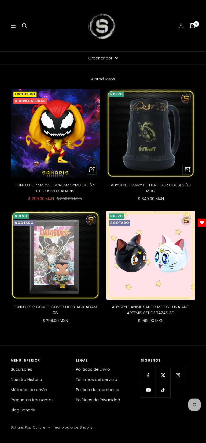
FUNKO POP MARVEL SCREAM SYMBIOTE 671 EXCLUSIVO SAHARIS (55, 188)
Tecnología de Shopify (73, 427)
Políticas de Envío (93, 369)
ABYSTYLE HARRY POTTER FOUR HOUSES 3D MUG (151, 188)
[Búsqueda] (24, 25)
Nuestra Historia (26, 379)
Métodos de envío (29, 389)
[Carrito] (192, 25)
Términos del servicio (96, 379)
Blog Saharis (23, 410)
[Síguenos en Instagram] (177, 375)
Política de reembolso (97, 389)
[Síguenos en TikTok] (163, 390)
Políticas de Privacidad (98, 400)
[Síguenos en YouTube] (148, 390)
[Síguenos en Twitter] (163, 375)
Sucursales (21, 369)
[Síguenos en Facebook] (148, 375)
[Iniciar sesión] (181, 26)
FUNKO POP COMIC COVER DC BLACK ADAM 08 (55, 310)
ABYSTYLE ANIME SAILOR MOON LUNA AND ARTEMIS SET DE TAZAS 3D (151, 310)
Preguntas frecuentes (32, 400)
